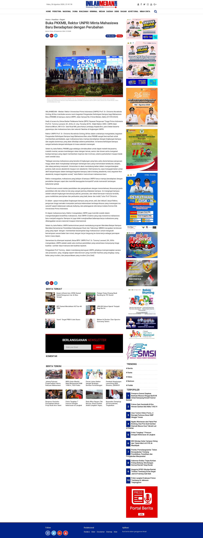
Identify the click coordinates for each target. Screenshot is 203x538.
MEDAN (102, 11)
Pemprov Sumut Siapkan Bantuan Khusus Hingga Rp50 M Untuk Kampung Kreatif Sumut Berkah (141, 396)
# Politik (129, 385)
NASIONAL (67, 11)
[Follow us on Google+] (59, 533)
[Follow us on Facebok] (47, 533)
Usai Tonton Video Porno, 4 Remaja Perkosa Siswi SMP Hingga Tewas (142, 415)
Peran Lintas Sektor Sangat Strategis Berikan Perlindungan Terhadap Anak (94, 384)
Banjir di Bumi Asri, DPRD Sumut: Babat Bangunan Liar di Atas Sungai (69, 295)
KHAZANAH (83, 11)
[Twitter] (56, 35)
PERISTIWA (56, 11)
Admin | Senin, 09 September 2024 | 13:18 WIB (58, 31)
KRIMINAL (93, 11)
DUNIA (75, 11)
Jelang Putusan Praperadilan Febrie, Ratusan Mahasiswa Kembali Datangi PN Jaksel (53, 385)
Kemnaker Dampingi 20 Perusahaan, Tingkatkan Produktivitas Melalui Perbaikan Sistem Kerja (114, 406)
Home (47, 20)
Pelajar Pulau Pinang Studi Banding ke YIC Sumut (107, 294)
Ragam (62, 20)
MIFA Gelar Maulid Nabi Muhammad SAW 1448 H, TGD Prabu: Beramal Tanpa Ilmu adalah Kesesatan (74, 385)
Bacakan (111, 36)
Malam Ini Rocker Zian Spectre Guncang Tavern (108, 320)
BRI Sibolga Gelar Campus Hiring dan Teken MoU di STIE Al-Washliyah (144, 443)
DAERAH (109, 11)
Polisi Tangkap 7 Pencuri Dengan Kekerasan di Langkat (74, 403)
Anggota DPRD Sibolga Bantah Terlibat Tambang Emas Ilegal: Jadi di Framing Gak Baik (143, 471)
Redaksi (87, 532)
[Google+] (51, 35)
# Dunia (129, 373)
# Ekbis (129, 377)
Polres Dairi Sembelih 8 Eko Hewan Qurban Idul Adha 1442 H (144, 405)
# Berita (129, 368)
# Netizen (130, 381)
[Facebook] (47, 35)
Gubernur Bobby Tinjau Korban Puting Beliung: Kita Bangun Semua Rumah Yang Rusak (143, 463)
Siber (93, 532)
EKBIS (117, 11)
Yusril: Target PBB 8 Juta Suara (68, 320)
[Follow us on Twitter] (53, 533)
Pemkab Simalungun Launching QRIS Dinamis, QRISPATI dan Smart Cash (113, 384)
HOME (48, 11)
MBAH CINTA (145, 11)
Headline (55, 20)
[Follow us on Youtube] (65, 533)
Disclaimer (101, 532)
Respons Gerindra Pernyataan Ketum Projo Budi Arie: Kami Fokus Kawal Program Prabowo (53, 405)
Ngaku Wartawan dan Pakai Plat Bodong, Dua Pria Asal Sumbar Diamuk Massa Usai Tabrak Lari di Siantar (141, 425)
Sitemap (109, 532)
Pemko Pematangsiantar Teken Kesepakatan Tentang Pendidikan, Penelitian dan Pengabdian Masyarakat (141, 453)
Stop (120, 36)
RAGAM (124, 11)
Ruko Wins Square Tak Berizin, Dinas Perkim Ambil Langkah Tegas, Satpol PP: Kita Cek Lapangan (94, 405)
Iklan (115, 532)
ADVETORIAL (133, 11)
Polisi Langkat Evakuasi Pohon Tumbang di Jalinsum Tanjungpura (143, 480)
